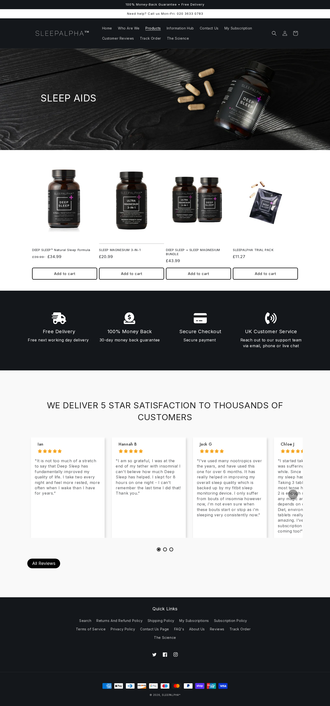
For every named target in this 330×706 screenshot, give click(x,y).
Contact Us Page (154, 629)
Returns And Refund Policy (119, 621)
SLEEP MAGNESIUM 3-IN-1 (120, 250)
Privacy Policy (123, 629)
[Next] (293, 494)
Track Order (240, 629)
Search (85, 621)
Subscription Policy (230, 621)
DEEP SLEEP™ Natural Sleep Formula (61, 250)
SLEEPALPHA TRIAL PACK (253, 250)
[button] (274, 33)
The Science (165, 637)
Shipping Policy (161, 621)
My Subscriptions (194, 621)
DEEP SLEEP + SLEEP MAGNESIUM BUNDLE (193, 252)
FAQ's (179, 629)
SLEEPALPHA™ (171, 694)
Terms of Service (91, 629)
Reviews (217, 629)
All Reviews (43, 563)
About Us (197, 629)
